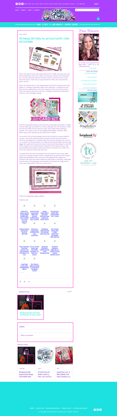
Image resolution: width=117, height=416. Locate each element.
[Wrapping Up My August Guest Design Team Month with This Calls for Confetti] (31, 302)
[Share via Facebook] (20, 282)
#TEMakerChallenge (91, 73)
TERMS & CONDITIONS (53, 408)
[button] (30, 10)
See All (69, 291)
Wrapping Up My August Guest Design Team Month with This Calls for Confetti (30, 314)
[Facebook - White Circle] (17, 4)
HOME (32, 408)
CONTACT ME (40, 408)
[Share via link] (25, 282)
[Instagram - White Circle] (22, 4)
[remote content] (45, 237)
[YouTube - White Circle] (19, 4)
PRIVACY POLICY (66, 408)
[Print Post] (29, 282)
